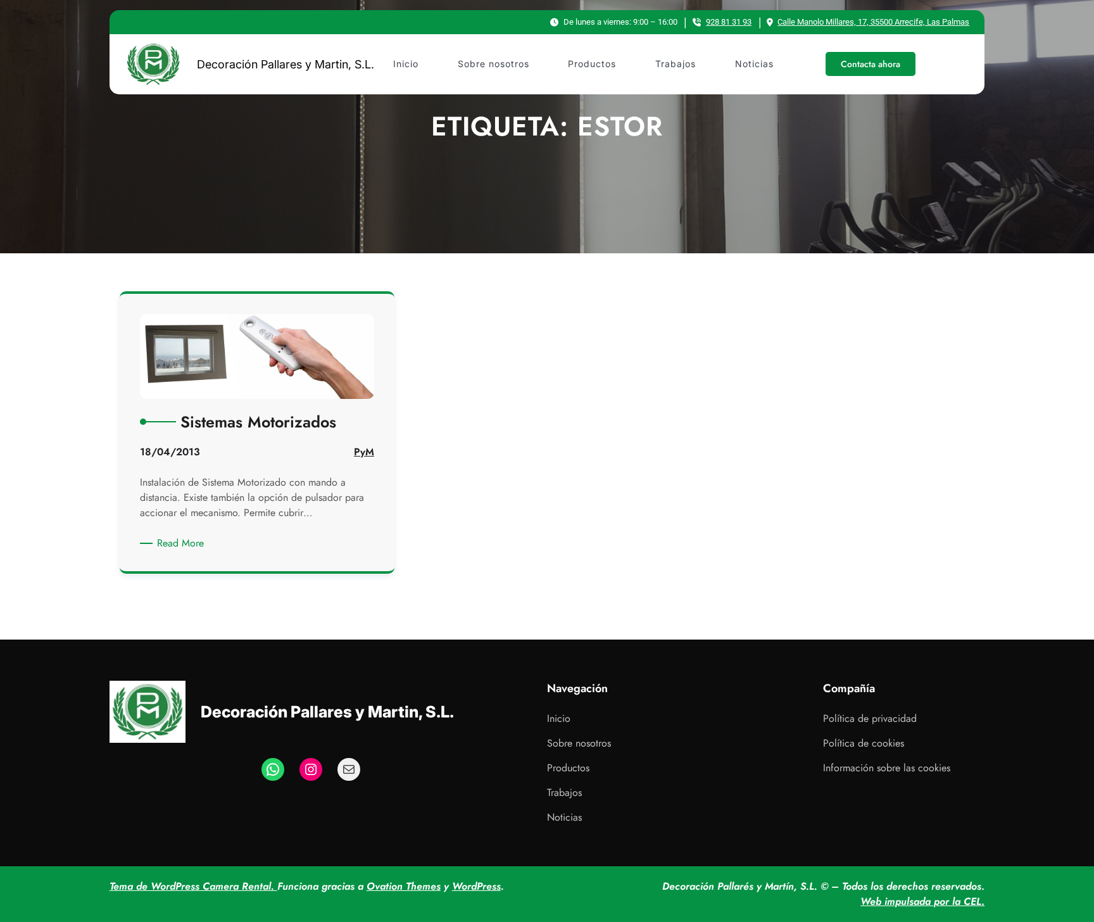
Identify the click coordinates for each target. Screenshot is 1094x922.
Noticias (564, 817)
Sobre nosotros (579, 743)
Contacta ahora (870, 64)
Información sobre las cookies (886, 768)
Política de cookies (863, 743)
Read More (182, 543)
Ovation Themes (404, 886)
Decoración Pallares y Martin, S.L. (285, 64)
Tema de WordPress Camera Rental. (193, 886)
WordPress (476, 886)
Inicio (558, 718)
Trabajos (564, 792)
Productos (568, 768)
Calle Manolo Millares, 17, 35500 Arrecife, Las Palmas (873, 22)
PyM (364, 452)
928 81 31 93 (728, 22)
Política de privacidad (870, 718)
